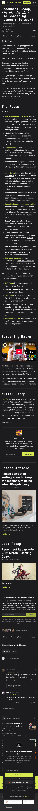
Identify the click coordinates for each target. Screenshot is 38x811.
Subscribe (27, 3)
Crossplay (9, 295)
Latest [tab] (9, 718)
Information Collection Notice (20, 621)
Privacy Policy (22, 791)
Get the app (29, 802)
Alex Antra (9, 29)
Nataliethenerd (7, 366)
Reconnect (27, 68)
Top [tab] (4, 718)
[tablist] (10, 651)
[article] (19, 729)
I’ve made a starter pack (26, 88)
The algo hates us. (8, 731)
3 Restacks (24, 630)
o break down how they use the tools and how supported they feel (20, 240)
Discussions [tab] (16, 718)
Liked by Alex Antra (13, 672)
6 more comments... (8, 708)
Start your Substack (14, 802)
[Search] (34, 718)
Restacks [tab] (14, 651)
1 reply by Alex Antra (14, 686)
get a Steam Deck (15, 292)
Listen (34, 31)
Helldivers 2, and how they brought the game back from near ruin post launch (20, 263)
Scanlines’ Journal (12, 318)
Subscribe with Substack (20, 782)
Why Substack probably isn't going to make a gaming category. (12, 725)
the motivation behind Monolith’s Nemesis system (20, 155)
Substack (9, 807)
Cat (7, 670)
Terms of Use (28, 619)
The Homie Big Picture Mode (16, 116)
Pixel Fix (5, 399)
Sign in (34, 3)
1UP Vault (9, 283)
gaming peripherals (26, 405)
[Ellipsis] (35, 669)
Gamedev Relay (11, 147)
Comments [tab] (6, 651)
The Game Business (13, 258)
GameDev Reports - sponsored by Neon (21, 204)
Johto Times (10, 173)
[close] (32, 742)
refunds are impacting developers (18, 209)
